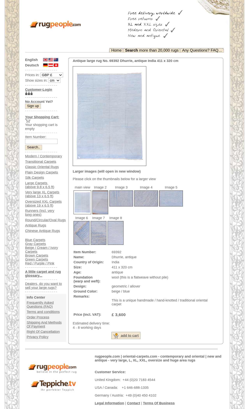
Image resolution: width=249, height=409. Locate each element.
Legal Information (109, 403)
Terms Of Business (159, 403)
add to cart (129, 336)
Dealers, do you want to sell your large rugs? (43, 286)
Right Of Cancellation (43, 332)
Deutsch (32, 65)
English (31, 60)
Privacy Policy (37, 337)
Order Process (38, 317)
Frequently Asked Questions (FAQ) (40, 305)
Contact (133, 403)
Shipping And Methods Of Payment (44, 324)
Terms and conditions (43, 312)
